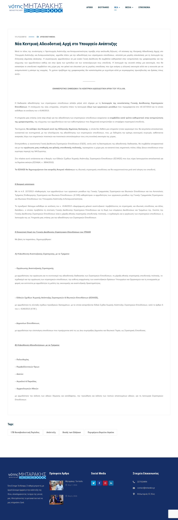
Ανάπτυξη (51, 432)
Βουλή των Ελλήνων (72, 432)
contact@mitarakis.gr (146, 488)
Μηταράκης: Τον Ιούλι (74, 481)
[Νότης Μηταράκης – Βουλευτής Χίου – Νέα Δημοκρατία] (35, 7)
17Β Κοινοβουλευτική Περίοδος (25, 432)
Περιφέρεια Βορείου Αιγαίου (101, 432)
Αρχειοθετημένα (47, 37)
